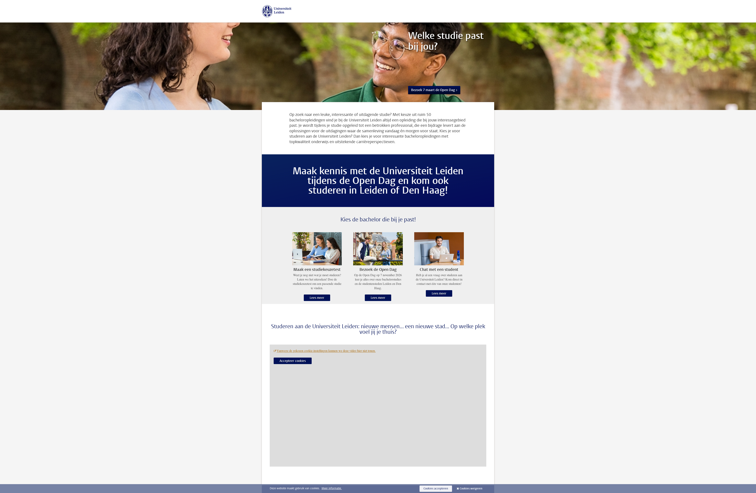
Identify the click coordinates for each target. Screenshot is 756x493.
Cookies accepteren (435, 488)
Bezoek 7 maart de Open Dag (433, 90)
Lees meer (317, 298)
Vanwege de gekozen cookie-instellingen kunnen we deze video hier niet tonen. (326, 351)
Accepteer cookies (293, 361)
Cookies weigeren (471, 488)
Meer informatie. (331, 488)
